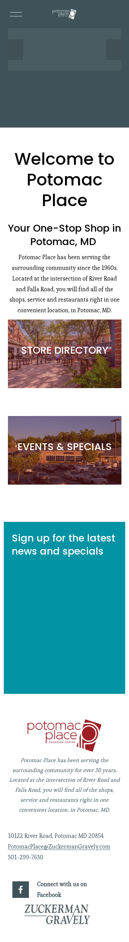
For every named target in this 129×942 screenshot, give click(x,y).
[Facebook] (20, 889)
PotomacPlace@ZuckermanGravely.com (59, 846)
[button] (15, 49)
